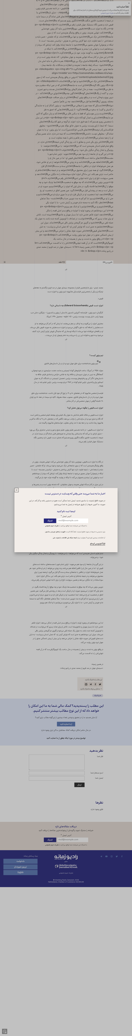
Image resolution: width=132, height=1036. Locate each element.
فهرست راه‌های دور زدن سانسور (55, 532)
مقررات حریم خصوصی (52, 526)
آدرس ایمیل (66, 516)
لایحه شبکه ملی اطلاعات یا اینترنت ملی (64, 538)
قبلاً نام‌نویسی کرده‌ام (97, 543)
